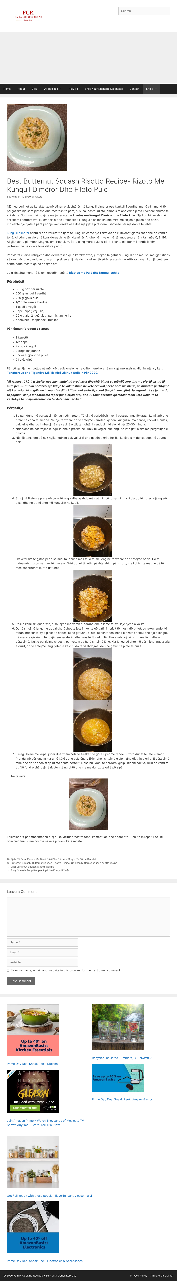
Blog (34, 88)
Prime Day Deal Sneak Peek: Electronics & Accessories (45, 1261)
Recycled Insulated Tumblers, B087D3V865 (122, 1058)
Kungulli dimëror (18, 233)
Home (7, 88)
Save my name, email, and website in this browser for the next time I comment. (66, 970)
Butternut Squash (21, 862)
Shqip (149, 88)
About (21, 88)
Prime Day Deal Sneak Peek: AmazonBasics (122, 1099)
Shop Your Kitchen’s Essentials (104, 88)
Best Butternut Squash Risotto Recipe (32, 866)
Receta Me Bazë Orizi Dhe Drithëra (47, 859)
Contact (134, 88)
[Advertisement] (88, 58)
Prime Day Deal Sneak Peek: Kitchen (32, 1064)
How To (73, 88)
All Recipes (51, 88)
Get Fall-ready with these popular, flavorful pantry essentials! (49, 1195)
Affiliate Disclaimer (162, 1275)
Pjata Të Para (18, 859)
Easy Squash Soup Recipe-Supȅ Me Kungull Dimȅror (41, 870)
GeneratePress (67, 1275)
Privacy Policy (138, 1275)
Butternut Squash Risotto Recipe (51, 862)
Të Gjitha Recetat (86, 859)
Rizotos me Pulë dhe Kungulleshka (94, 272)
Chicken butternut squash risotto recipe (94, 862)
